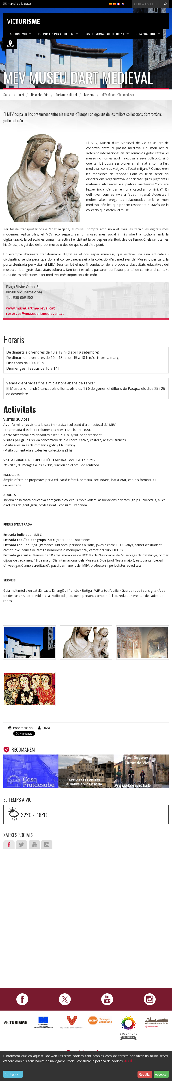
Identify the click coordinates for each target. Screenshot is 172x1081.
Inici (21, 95)
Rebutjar (145, 1074)
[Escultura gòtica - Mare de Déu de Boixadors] (86, 644)
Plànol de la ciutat (19, 4)
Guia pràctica (145, 33)
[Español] (114, 3)
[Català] (110, 3)
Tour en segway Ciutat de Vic (141, 764)
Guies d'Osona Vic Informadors (86, 764)
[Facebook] (22, 999)
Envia (46, 728)
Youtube (34, 844)
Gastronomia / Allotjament (104, 33)
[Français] (118, 3)
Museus (89, 95)
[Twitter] (65, 999)
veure (31, 772)
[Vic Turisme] (23, 20)
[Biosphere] (128, 1027)
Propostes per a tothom (55, 33)
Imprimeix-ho (23, 728)
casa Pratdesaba (31, 761)
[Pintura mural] (142, 644)
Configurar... (13, 1074)
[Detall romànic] (29, 691)
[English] (123, 3)
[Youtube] (107, 999)
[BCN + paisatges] (100, 1020)
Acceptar (161, 1074)
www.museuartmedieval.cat (31, 308)
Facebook (9, 844)
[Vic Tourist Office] (157, 1022)
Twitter (21, 844)
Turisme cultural (66, 95)
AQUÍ (128, 1061)
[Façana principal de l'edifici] (29, 644)
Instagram (46, 844)
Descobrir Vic (17, 33)
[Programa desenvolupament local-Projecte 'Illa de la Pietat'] (43, 1022)
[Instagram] (150, 999)
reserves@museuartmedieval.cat (35, 313)
